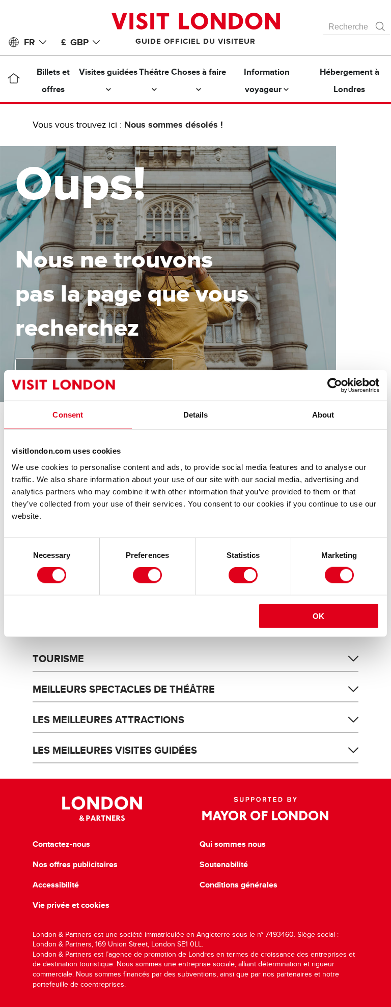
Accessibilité (56, 885)
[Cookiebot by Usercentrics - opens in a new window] (334, 385)
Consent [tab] (67, 414)
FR (29, 42)
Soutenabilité (224, 864)
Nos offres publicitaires (75, 864)
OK (318, 615)
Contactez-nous (61, 844)
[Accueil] (13, 80)
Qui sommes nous (233, 844)
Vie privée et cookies (71, 905)
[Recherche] (381, 24)
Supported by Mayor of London (265, 808)
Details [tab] (195, 414)
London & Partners (102, 808)
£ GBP (75, 42)
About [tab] (323, 414)
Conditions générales (238, 885)
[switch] (147, 575)
